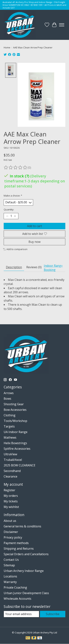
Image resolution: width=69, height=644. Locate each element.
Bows (7, 399)
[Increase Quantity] (15, 216)
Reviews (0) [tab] (34, 267)
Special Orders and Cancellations (26, 554)
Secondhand (12, 471)
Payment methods (16, 543)
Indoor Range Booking (53, 268)
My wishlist (11, 507)
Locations (10, 576)
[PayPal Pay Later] (33, 638)
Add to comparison (16, 249)
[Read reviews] (16, 167)
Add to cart (34, 226)
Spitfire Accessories (17, 449)
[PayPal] (28, 638)
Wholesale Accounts (17, 599)
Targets (9, 426)
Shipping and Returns (19, 548)
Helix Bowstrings (15, 443)
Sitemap (9, 565)
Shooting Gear (14, 404)
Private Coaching (15, 587)
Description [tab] (14, 267)
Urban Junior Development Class (26, 593)
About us (10, 521)
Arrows (9, 393)
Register (9, 490)
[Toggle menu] (61, 25)
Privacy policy (13, 537)
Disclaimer (11, 532)
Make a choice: (13, 195)
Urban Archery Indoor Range (24, 571)
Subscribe (52, 614)
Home (7, 47)
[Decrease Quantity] (7, 216)
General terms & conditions (22, 526)
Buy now (34, 242)
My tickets (11, 501)
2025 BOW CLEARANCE (19, 465)
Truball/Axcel (13, 460)
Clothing (9, 415)
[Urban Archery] (20, 25)
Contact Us (11, 560)
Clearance (10, 476)
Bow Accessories (15, 410)
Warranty (10, 582)
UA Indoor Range (15, 432)
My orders (11, 496)
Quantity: (9, 209)
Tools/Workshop (15, 421)
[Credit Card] (39, 638)
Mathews (10, 437)
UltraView (10, 454)
